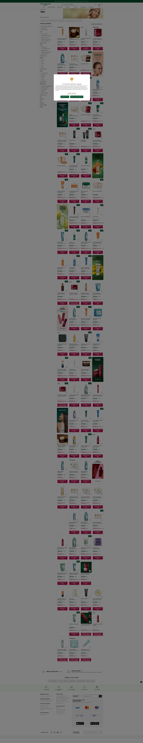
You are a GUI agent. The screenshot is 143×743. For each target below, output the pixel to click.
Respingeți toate (65, 96)
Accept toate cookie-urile (77, 96)
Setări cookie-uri (72, 93)
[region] (72, 87)
